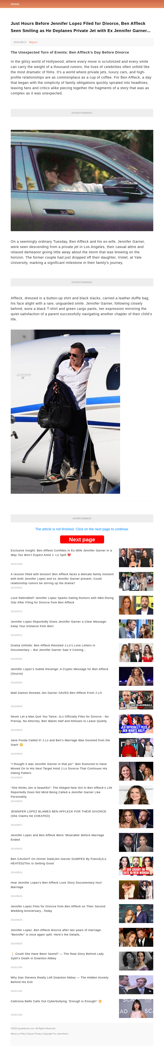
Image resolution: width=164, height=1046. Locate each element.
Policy (23, 1033)
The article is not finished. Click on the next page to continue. (82, 529)
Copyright (47, 1033)
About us (15, 1033)
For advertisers (60, 1033)
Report (33, 42)
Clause (30, 1033)
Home (15, 4)
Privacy (38, 1033)
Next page (82, 539)
